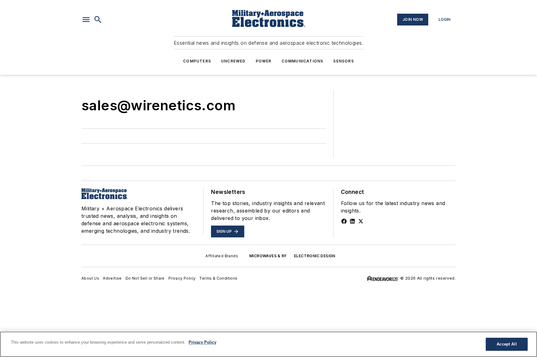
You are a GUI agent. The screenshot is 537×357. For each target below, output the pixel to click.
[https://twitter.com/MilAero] (361, 221)
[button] (86, 19)
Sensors (343, 61)
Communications (303, 61)
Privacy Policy (182, 278)
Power (264, 61)
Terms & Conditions (218, 278)
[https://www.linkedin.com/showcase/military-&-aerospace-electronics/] (352, 221)
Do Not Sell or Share (145, 278)
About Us (90, 278)
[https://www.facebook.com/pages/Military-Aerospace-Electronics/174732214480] (344, 221)
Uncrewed (233, 61)
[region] (268, 344)
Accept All (506, 344)
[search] (98, 19)
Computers (197, 61)
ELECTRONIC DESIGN (314, 256)
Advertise (112, 278)
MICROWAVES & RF (268, 256)
